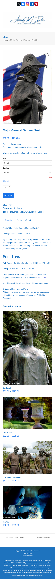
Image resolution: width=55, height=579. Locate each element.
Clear (50, 177)
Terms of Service (27, 555)
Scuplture (31, 212)
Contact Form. (42, 277)
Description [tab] (9, 220)
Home (5, 40)
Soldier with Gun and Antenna (15, 537)
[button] (50, 20)
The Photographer (43, 537)
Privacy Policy (27, 553)
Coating (6, 168)
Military (22, 212)
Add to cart (8, 195)
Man (16, 212)
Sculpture (17, 208)
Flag (11, 212)
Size (4, 158)
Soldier (41, 212)
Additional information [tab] (25, 220)
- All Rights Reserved (32, 551)
